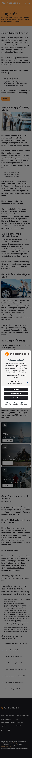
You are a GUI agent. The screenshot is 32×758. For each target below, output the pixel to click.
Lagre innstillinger (16, 393)
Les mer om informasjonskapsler (15, 382)
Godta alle (16, 389)
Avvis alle (16, 398)
